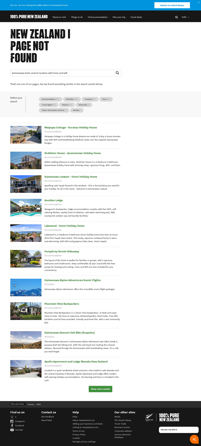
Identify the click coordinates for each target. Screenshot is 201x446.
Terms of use (78, 431)
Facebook (19, 425)
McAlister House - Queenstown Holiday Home (72, 153)
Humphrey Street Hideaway (61, 251)
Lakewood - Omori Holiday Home (64, 225)
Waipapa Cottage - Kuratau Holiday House (70, 127)
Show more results (100, 388)
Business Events (122, 427)
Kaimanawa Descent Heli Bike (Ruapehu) (69, 332)
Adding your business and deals (88, 424)
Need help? (46, 420)
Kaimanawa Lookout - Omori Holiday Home (70, 176)
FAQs (75, 416)
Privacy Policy (79, 434)
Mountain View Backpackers (61, 303)
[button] (59, 17)
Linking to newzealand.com (85, 427)
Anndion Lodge (53, 200)
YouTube (19, 430)
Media (117, 416)
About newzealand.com (84, 420)
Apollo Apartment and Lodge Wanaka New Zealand (76, 361)
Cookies (76, 438)
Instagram (20, 421)
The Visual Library (122, 420)
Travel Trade (120, 424)
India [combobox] (184, 17)
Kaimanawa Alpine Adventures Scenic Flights (72, 280)
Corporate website (123, 431)
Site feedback (47, 416)
